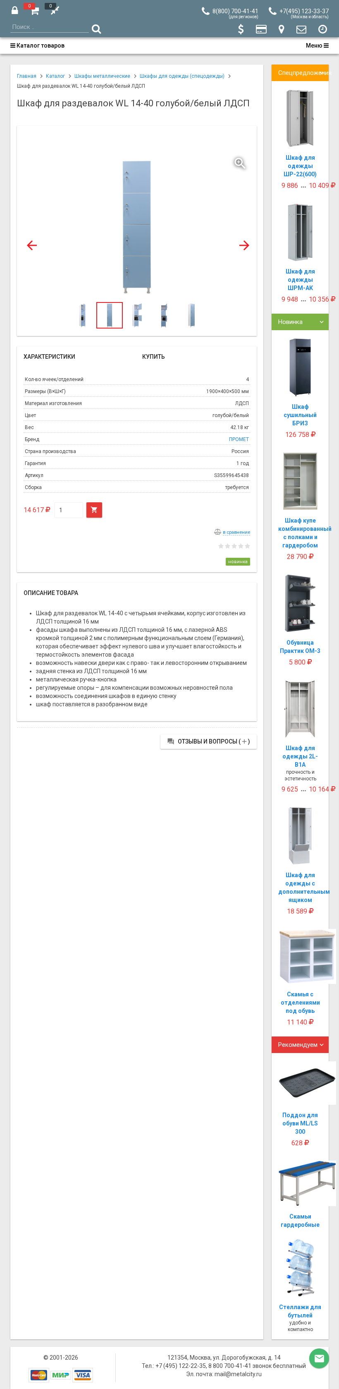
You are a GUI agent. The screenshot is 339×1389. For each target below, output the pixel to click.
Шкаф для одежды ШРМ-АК (300, 279)
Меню (315, 45)
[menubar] (169, 45)
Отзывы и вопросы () (208, 741)
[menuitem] (39, 45)
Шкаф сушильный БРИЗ (300, 415)
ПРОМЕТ (239, 439)
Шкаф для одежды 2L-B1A (300, 756)
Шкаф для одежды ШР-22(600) (300, 166)
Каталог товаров (39, 45)
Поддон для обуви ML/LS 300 (300, 1123)
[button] (241, 161)
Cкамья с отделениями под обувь (300, 1002)
